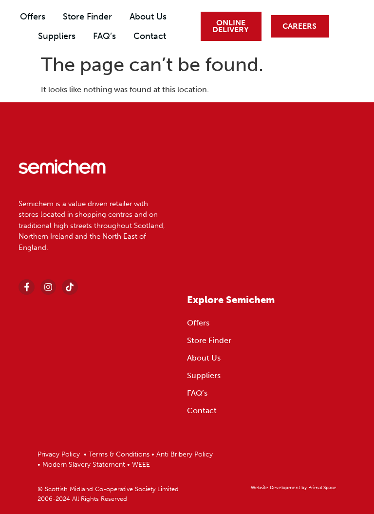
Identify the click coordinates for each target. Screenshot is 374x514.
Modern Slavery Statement (84, 464)
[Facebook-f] (26, 287)
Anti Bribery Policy (184, 454)
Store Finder (87, 16)
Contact (149, 36)
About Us (148, 16)
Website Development (275, 488)
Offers (32, 16)
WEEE (141, 464)
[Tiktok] (69, 287)
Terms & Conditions (119, 454)
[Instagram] (48, 287)
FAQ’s (104, 36)
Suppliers (56, 36)
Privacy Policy (58, 454)
